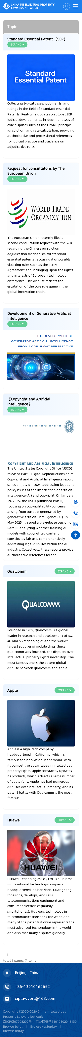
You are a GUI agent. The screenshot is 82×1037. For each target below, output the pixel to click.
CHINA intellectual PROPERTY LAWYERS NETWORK (33, 6)
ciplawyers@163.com (35, 998)
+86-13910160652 (32, 986)
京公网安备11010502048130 (56, 1021)
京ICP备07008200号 (17, 1021)
